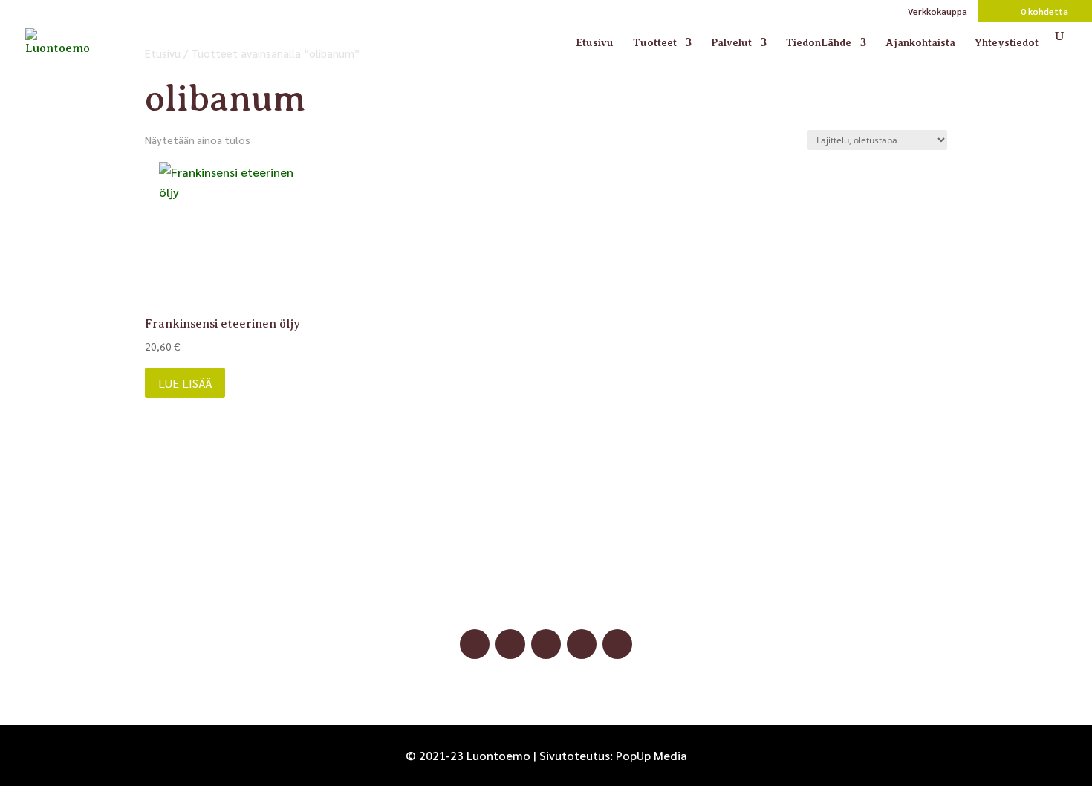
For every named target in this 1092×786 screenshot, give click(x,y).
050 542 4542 (546, 576)
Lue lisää (185, 383)
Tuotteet (655, 42)
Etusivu (595, 42)
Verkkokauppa (937, 12)
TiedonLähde (818, 42)
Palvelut (731, 42)
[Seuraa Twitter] (617, 644)
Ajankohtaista (920, 42)
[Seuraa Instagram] (510, 644)
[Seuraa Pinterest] (546, 644)
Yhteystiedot (1007, 42)
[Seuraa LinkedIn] (582, 644)
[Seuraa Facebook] (475, 644)
